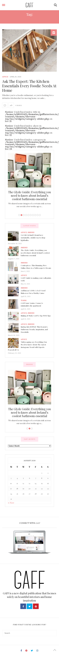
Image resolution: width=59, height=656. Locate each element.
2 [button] (21, 215)
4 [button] (26, 215)
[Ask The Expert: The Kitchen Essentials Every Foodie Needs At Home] (29, 50)
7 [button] (33, 215)
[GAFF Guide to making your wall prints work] (14, 278)
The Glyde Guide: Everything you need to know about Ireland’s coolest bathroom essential (29, 195)
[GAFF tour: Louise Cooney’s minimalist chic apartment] (14, 303)
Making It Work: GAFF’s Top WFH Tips (36, 315)
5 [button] (28, 215)
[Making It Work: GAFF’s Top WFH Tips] (14, 316)
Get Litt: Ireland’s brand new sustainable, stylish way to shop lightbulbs (33, 237)
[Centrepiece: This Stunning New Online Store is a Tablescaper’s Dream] (14, 266)
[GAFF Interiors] (29, 5)
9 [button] (37, 215)
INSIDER (31, 232)
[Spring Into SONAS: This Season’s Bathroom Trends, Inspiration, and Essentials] (14, 327)
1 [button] (19, 215)
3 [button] (24, 215)
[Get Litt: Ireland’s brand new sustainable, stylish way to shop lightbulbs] (14, 235)
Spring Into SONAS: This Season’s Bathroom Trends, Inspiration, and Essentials (34, 329)
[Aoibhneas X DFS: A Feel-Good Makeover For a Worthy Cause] (14, 291)
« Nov (11, 502)
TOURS (23, 300)
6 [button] (31, 215)
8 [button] (35, 215)
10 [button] (40, 215)
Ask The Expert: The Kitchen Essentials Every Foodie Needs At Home (29, 86)
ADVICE (5, 77)
